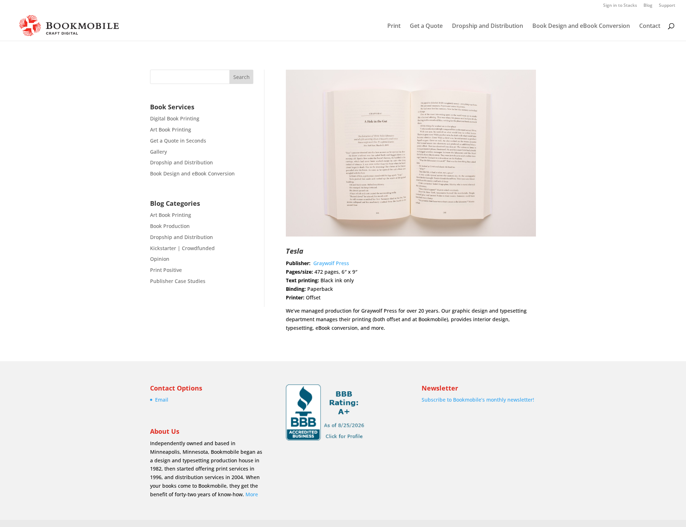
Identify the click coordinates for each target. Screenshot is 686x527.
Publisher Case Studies (177, 281)
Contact (649, 26)
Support (667, 5)
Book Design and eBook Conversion (581, 26)
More (251, 494)
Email (161, 399)
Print (394, 26)
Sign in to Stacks (620, 5)
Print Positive (166, 270)
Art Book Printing (170, 129)
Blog (647, 5)
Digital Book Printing (174, 118)
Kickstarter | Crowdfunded (182, 248)
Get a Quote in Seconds (178, 140)
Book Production (170, 226)
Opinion (159, 258)
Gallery (158, 151)
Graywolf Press (331, 263)
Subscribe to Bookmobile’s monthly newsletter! (478, 399)
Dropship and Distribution (487, 26)
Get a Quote (426, 26)
